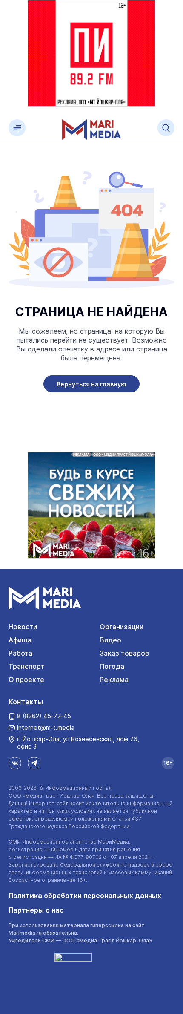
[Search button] (165, 127)
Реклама (114, 679)
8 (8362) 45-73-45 (44, 716)
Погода (112, 666)
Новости (23, 626)
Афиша (20, 640)
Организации (121, 626)
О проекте (26, 679)
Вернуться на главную (91, 384)
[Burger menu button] (17, 127)
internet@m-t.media (45, 727)
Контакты (26, 701)
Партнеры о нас (36, 910)
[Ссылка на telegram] (34, 763)
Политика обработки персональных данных (85, 895)
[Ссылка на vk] (15, 763)
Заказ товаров (124, 653)
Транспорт (26, 666)
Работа (20, 653)
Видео (110, 640)
